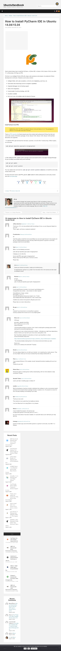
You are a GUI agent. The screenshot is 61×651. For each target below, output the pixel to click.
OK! (25, 648)
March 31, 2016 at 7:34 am (24, 276)
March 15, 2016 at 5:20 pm (21, 247)
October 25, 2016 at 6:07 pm (21, 396)
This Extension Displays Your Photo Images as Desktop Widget (14, 451)
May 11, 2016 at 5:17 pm (21, 359)
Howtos (7, 190)
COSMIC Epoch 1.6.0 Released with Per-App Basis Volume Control (12, 469)
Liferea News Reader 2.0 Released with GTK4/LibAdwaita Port (12, 459)
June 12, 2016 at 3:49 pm (25, 317)
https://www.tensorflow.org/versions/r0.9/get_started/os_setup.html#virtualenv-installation (35, 338)
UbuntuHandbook (14, 5)
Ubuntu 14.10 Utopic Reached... (13, 212)
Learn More (34, 648)
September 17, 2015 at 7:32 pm (28, 223)
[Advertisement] (16, 40)
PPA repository (13, 134)
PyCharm (13, 190)
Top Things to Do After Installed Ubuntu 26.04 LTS (14, 539)
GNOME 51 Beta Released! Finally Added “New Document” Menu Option (12, 522)
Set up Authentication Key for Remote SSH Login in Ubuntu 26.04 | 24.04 (13, 607)
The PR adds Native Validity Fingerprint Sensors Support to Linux (12, 487)
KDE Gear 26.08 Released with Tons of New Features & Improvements (12, 442)
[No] (59, 648)
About (14, 633)
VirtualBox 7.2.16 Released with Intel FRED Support (14, 478)
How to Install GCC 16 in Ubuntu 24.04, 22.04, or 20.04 (13, 506)
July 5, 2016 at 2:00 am (24, 369)
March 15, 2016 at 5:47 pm (22, 265)
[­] (30, 0)
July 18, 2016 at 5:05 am (26, 378)
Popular (12, 534)
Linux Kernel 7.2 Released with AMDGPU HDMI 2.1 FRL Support (14, 514)
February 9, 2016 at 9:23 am (26, 234)
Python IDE (17, 190)
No (28, 648)
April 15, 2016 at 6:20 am (21, 287)
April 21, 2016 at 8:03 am (22, 307)
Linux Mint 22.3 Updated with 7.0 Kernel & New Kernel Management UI (14, 626)
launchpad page (13, 176)
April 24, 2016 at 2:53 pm (22, 349)
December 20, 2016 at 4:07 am (24, 421)
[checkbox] (57, 3)
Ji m (10, 637)
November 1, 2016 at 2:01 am (23, 408)
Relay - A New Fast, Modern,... (49, 212)
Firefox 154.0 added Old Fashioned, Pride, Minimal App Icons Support (12, 496)
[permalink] (57, 191)
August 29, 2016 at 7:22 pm (22, 386)
